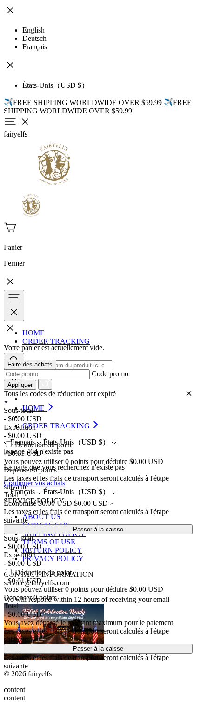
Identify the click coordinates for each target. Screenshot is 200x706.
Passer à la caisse (98, 529)
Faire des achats (30, 364)
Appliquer (20, 384)
